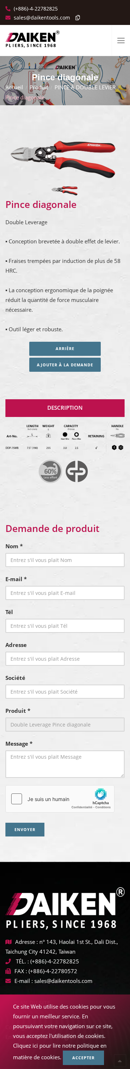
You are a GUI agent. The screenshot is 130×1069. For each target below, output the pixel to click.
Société (15, 677)
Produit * (17, 710)
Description (65, 407)
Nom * (14, 546)
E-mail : (23, 980)
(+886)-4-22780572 (53, 971)
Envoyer (24, 829)
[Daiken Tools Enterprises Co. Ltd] (32, 36)
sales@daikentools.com (63, 980)
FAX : (20, 971)
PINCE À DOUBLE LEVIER (85, 87)
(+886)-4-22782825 (35, 8)
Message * (18, 743)
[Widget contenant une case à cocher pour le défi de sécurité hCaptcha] (59, 799)
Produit (39, 87)
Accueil (14, 87)
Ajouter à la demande (65, 364)
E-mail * (16, 579)
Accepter (83, 1057)
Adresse (16, 644)
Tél (9, 612)
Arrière (65, 348)
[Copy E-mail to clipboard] (76, 17)
